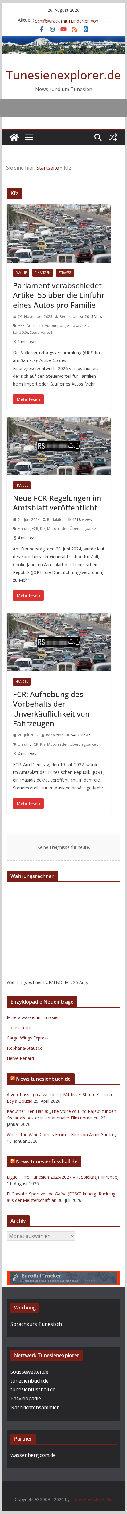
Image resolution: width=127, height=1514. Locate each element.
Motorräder (57, 528)
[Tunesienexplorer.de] (14, 137)
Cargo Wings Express (28, 1038)
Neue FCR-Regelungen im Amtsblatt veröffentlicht (57, 503)
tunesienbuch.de (29, 1380)
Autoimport (55, 325)
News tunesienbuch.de (43, 1078)
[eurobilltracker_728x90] (63, 1275)
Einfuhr (24, 528)
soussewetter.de (29, 1371)
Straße (65, 273)
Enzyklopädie (25, 1398)
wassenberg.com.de (33, 1455)
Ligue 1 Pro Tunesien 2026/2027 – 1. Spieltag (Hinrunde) (63, 1177)
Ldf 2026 (20, 332)
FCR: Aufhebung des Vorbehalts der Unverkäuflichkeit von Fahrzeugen (51, 708)
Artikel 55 (35, 325)
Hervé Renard (20, 1058)
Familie (21, 273)
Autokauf (75, 325)
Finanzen (43, 273)
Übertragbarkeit (84, 528)
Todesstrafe (19, 1028)
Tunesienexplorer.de (63, 75)
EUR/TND (53, 982)
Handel (21, 485)
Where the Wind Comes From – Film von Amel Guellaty (62, 1134)
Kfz (87, 325)
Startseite (47, 167)
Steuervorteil (41, 332)
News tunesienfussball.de (46, 1161)
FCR (35, 528)
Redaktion (68, 316)
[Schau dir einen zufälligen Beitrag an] (112, 137)
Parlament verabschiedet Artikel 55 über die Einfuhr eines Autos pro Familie (58, 295)
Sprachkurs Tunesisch (36, 1324)
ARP (21, 325)
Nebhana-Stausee (25, 1048)
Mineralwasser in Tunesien (33, 1017)
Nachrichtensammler (34, 1407)
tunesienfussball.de (32, 1389)
